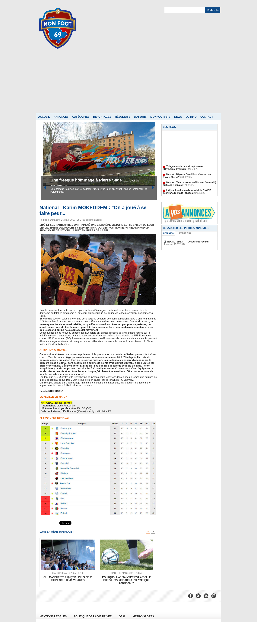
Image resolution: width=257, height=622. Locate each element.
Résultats (122, 116)
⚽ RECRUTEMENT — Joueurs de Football (186, 241)
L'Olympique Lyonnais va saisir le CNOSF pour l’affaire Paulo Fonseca (187, 187)
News (178, 116)
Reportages (102, 116)
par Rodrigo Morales (114, 185)
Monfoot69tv (160, 116)
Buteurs (140, 116)
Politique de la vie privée (93, 616)
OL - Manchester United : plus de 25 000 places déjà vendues (67, 579)
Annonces (61, 116)
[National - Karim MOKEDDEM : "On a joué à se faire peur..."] (98, 235)
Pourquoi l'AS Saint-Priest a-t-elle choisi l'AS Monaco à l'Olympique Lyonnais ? (126, 580)
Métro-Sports (143, 616)
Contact (206, 116)
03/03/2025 (98, 185)
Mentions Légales (53, 616)
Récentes (168, 233)
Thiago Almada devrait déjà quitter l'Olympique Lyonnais (183, 163)
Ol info (191, 116)
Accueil (44, 116)
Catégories (80, 116)
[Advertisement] (128, 85)
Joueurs (168, 244)
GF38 (122, 616)
